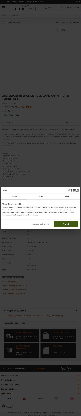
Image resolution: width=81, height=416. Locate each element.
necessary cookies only (40, 224)
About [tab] (67, 196)
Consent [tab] (14, 196)
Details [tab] (40, 196)
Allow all (66, 224)
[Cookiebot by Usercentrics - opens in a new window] (69, 190)
